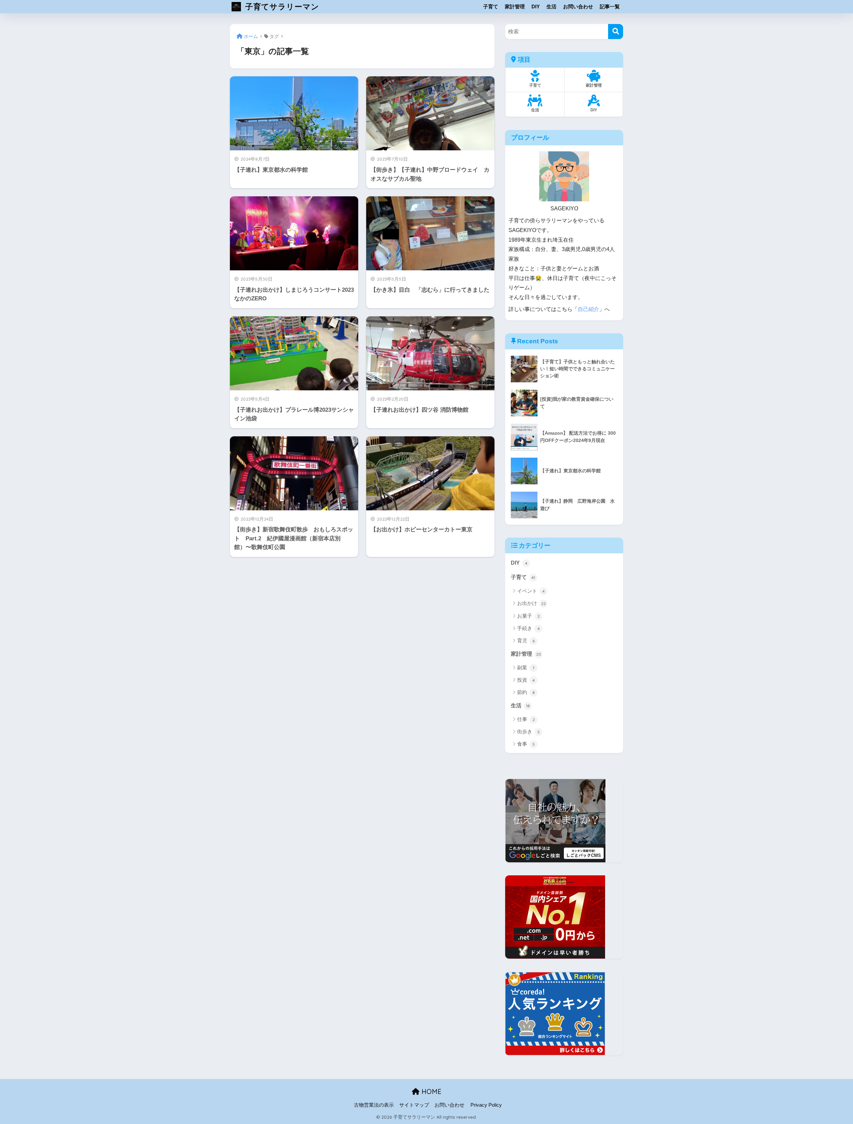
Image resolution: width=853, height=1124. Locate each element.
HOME (430, 1091)
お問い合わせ (578, 6)
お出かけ (531, 603)
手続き (528, 628)
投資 (526, 680)
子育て (490, 6)
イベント (531, 591)
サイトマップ (414, 1105)
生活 (551, 6)
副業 (525, 667)
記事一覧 (610, 6)
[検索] (615, 31)
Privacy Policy (486, 1105)
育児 (526, 640)
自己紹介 (588, 309)
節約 (526, 692)
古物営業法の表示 (374, 1105)
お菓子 (528, 616)
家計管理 (515, 6)
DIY (535, 6)
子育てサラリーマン (281, 6)
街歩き (528, 731)
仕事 (526, 719)
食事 (526, 744)
